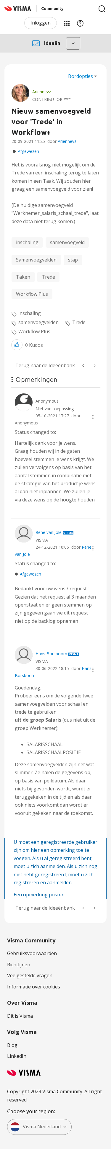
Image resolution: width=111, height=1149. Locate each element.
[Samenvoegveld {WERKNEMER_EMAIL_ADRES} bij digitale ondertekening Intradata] (94, 365)
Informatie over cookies (33, 986)
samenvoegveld (67, 242)
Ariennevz (67, 141)
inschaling (27, 242)
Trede (48, 277)
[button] (16, 344)
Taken (23, 277)
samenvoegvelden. (38, 322)
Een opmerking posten (39, 894)
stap (73, 259)
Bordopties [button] (80, 76)
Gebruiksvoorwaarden (32, 953)
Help (80, 23)
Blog (12, 1045)
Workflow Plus (32, 294)
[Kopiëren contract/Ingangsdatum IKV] (83, 365)
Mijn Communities (66, 23)
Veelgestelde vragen (29, 975)
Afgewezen (28, 151)
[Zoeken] (102, 8)
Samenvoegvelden (36, 259)
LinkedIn (16, 1056)
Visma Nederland (42, 1126)
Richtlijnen (18, 964)
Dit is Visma (20, 1016)
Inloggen (40, 22)
